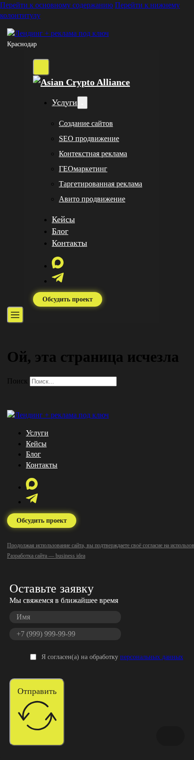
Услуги (64, 102)
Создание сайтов (86, 123)
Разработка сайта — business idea (46, 555)
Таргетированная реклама (100, 184)
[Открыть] (15, 315)
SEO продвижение (89, 138)
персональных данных (151, 656)
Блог (60, 231)
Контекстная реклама (93, 154)
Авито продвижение (92, 199)
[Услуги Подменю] (82, 102)
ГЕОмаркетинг (83, 169)
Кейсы (63, 219)
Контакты (69, 243)
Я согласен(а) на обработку (112, 656)
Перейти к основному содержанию (56, 5)
